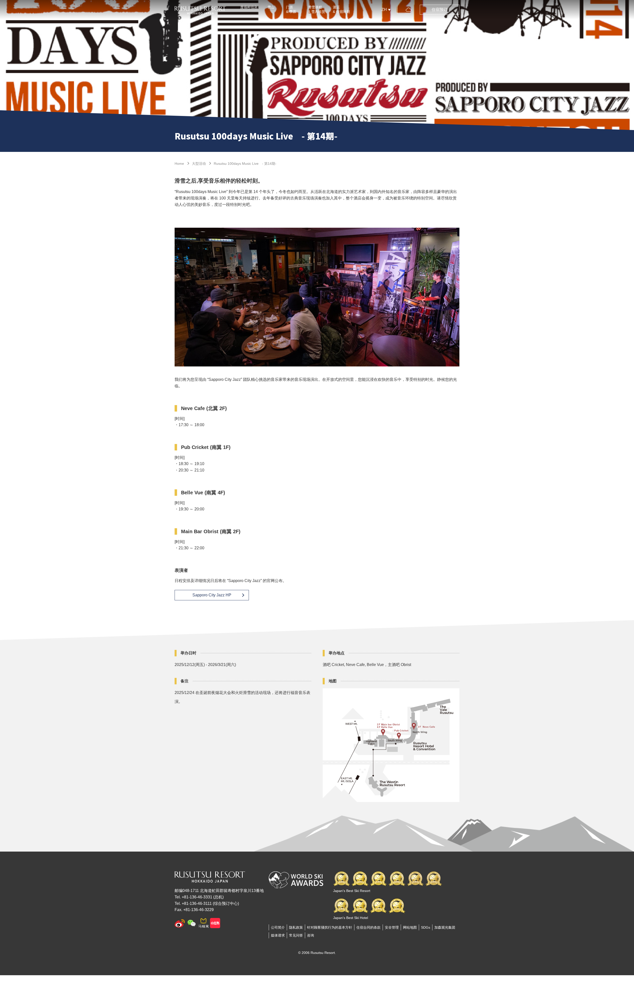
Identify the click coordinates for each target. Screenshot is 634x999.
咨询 (310, 935)
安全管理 (392, 927)
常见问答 (296, 935)
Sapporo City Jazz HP (211, 595)
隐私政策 (296, 927)
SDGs (425, 927)
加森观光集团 (444, 927)
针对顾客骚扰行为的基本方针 (329, 927)
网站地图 (410, 927)
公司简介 (278, 927)
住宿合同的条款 (368, 927)
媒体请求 (278, 935)
